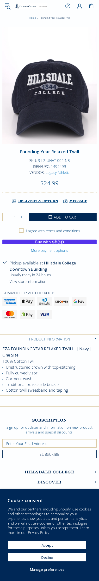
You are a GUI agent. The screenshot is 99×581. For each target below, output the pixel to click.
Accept (47, 545)
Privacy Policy (38, 532)
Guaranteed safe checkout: (28, 292)
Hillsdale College (31, 6)
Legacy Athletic (57, 172)
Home (32, 17)
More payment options (49, 250)
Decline (47, 557)
